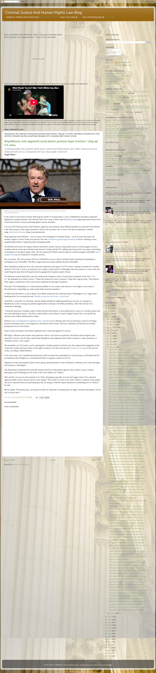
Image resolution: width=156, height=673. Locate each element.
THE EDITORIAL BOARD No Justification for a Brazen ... (128, 369)
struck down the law (17, 232)
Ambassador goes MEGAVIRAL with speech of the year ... (128, 383)
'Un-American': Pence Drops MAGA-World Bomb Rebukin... (129, 590)
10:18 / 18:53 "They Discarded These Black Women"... (127, 456)
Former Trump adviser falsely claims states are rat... (126, 512)
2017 (110, 628)
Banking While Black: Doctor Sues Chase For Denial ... (127, 489)
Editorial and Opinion (49, 17)
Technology (109, 17)
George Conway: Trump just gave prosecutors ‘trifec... (127, 610)
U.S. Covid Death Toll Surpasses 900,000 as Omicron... (127, 576)
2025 (110, 308)
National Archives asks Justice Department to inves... (127, 526)
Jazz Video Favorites (113, 84)
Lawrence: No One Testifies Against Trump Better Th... (127, 442)
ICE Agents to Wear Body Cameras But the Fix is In (123, 133)
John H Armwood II (124, 62)
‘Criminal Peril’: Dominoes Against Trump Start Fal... (126, 596)
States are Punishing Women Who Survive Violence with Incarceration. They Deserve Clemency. (124, 136)
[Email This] (40, 397)
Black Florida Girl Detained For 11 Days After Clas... (126, 375)
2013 (110, 639)
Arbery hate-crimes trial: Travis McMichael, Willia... (126, 445)
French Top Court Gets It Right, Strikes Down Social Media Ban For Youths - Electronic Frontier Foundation (128, 159)
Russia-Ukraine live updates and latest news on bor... (127, 411)
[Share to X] (44, 397)
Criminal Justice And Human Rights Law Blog (43, 12)
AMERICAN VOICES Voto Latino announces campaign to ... (129, 601)
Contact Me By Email (78, 27)
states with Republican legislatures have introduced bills (33, 321)
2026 (110, 305)
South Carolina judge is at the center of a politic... (125, 582)
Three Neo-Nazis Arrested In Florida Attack (123, 573)
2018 (110, 625)
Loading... (109, 145)
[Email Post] (36, 397)
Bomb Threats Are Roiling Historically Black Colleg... (126, 403)
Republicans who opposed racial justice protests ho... (127, 425)
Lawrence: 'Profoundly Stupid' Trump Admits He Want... (127, 607)
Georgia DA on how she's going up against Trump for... (127, 540)
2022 (110, 316)
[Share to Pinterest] (48, 397)
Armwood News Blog (112, 73)
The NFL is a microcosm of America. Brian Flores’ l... (126, 534)
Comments (112, 54)
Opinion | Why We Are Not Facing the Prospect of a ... (127, 458)
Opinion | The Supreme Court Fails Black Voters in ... (127, 520)
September (113, 327)
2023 (110, 314)
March (112, 344)
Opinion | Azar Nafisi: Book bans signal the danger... (126, 447)
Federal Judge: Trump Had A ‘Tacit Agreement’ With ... (127, 419)
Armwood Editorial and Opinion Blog (118, 76)
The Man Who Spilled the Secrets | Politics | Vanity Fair (132, 246)
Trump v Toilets (114, 503)
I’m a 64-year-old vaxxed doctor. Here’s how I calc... (126, 408)
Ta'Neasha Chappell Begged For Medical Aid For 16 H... (128, 481)
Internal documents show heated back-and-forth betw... (127, 598)
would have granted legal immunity (61, 239)
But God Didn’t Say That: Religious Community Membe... (128, 570)
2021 (110, 617)
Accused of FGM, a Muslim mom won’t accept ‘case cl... (128, 556)
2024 (110, 311)
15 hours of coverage (78, 348)
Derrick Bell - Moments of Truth (119, 352)
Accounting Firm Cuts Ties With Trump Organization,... (127, 467)
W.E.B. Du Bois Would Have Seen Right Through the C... (128, 593)
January (112, 613)
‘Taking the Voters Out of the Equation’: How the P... (126, 568)
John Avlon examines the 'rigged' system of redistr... (126, 517)
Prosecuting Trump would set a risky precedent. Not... (127, 414)
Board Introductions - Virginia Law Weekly (120, 112)
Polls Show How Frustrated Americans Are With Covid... (127, 537)
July (111, 333)
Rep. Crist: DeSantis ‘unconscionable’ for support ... (126, 475)
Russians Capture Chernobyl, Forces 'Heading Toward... (128, 366)
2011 (110, 645)
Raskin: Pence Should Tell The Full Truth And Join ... (126, 584)
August (112, 330)
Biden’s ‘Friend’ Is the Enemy (119, 559)
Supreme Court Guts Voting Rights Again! (123, 498)
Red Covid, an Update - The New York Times (124, 422)
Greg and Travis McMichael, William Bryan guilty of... (127, 386)
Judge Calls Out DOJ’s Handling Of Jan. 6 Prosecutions (127, 436)
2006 (110, 653)
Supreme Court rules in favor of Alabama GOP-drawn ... (128, 523)
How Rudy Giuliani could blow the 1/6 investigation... (126, 470)
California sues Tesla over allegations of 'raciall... (125, 464)
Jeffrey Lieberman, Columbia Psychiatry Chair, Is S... (127, 377)
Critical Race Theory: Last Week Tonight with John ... (127, 400)
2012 (110, 642)
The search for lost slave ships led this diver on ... (125, 548)
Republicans (68, 219)
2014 (110, 636)
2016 (110, 631)
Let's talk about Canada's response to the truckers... (126, 492)
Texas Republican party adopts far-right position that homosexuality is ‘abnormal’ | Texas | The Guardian (131, 208)
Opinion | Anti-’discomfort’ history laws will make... (125, 531)
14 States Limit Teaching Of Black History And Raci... (127, 604)
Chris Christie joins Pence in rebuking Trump (124, 554)
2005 (110, 656)
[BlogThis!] (42, 397)
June (111, 336)
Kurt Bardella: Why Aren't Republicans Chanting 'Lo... (127, 506)
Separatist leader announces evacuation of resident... (127, 405)
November (113, 322)
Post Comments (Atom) (21, 464)
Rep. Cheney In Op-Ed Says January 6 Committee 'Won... (128, 500)
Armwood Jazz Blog (112, 81)
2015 (110, 633)
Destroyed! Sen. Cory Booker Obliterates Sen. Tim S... (127, 484)
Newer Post (9, 460)
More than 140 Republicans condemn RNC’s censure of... (128, 545)
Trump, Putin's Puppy (116, 349)
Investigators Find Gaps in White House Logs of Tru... (127, 514)
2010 (110, 647)
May (111, 338)
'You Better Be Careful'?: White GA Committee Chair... (127, 478)
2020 (110, 619)
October (112, 325)
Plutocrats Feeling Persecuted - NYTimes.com (121, 256)
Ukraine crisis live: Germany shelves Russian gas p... (127, 389)
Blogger (109, 665)
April (111, 341)
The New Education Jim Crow (119, 450)
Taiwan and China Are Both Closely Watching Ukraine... (127, 551)
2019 (110, 622)
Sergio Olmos (9, 154)
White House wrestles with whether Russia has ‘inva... (127, 391)
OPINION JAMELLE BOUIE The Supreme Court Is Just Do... (129, 495)
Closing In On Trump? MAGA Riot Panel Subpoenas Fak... (128, 453)
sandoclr (95, 665)
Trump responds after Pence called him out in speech (127, 562)
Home (53, 460)
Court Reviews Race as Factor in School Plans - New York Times (127, 277)
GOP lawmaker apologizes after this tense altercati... (126, 528)
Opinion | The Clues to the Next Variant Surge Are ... (126, 579)
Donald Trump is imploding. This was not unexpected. (127, 439)
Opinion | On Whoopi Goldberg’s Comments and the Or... (128, 565)
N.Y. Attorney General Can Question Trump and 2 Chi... (127, 430)
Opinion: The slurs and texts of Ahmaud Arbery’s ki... (126, 428)
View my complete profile (123, 65)
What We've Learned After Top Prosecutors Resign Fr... (127, 372)
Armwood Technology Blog (115, 79)
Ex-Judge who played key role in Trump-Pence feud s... (127, 417)
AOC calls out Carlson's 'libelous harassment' (124, 397)
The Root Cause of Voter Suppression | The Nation (126, 472)
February (113, 347)
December (113, 319)
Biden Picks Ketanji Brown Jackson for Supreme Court (127, 363)
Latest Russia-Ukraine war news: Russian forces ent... (127, 361)
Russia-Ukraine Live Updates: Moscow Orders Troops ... (128, 394)
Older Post (96, 460)
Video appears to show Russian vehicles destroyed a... (127, 358)
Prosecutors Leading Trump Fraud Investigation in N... (127, 380)
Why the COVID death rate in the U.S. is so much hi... (127, 587)
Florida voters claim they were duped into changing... (127, 542)
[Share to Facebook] (46, 397)
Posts (110, 50)
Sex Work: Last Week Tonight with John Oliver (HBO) (127, 355)
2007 (110, 650)
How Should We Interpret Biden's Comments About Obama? (126, 198)
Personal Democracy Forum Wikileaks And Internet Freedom (126, 191)
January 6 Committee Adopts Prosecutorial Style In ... (127, 509)
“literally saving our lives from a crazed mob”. (52, 296)
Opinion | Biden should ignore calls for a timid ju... (125, 487)
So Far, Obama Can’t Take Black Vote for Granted (122, 219)
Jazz (80, 17)
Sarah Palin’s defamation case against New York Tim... (127, 461)
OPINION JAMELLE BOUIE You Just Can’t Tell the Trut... (128, 433)
